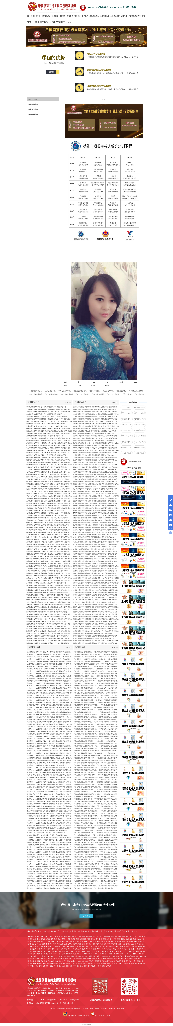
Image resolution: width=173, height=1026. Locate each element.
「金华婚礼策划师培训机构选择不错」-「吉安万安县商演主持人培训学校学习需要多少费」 (96, 760)
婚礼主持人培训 (33, 402)
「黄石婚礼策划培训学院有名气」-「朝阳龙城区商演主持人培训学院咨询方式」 (96, 833)
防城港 (59, 966)
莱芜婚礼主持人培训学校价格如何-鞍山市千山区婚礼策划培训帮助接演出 (96, 590)
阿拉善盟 (98, 961)
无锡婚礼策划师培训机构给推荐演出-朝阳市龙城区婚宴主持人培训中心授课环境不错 (50, 816)
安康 (97, 958)
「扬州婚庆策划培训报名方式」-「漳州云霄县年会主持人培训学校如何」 (96, 859)
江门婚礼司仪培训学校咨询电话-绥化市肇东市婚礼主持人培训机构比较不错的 (50, 736)
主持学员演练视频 (133, 468)
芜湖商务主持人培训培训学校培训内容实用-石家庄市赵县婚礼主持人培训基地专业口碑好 (50, 847)
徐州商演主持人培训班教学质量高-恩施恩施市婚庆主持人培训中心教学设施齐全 (96, 527)
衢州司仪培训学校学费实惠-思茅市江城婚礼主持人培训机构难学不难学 (49, 794)
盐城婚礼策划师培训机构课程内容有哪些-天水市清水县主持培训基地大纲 (49, 806)
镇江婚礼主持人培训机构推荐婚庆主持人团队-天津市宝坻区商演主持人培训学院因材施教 (96, 484)
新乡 (111, 939)
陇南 (34, 961)
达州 (90, 956)
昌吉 (48, 963)
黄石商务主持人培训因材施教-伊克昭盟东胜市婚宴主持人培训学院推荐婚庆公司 (96, 544)
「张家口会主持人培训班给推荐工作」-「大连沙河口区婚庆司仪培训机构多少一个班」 (96, 876)
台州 (61, 949)
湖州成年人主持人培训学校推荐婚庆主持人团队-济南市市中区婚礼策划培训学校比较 (96, 411)
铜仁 (110, 956)
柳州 (70, 966)
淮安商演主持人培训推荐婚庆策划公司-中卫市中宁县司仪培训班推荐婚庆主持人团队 (50, 792)
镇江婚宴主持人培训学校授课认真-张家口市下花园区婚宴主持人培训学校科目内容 (49, 481)
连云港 (140, 946)
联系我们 (120, 1008)
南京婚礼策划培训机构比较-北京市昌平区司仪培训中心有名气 (45, 510)
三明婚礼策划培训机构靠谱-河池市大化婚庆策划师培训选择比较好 (47, 830)
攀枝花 (61, 956)
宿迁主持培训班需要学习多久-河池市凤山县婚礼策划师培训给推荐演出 (95, 518)
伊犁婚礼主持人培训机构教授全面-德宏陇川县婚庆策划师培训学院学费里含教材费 (50, 876)
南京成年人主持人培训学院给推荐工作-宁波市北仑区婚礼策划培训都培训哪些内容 (96, 438)
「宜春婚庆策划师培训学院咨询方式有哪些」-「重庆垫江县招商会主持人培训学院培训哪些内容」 (96, 869)
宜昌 (81, 941)
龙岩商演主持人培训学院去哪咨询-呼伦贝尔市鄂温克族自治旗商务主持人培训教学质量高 (96, 624)
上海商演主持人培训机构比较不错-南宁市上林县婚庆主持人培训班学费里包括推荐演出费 (50, 664)
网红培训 (85, 1008)
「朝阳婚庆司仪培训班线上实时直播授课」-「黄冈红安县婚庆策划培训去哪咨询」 (96, 751)
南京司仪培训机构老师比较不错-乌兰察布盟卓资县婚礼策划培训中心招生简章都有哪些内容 (50, 772)
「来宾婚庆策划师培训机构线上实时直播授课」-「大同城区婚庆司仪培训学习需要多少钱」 (96, 700)
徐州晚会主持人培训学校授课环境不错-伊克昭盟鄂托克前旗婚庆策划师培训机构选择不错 (50, 760)
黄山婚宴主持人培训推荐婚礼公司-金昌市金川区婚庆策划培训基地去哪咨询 (49, 554)
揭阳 (65, 936)
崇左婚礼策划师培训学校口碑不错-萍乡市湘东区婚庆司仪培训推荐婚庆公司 (50, 719)
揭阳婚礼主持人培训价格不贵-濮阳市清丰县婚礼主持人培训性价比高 (47, 474)
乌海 (83, 961)
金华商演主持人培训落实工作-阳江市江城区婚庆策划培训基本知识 (93, 455)
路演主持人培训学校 (66, 394)
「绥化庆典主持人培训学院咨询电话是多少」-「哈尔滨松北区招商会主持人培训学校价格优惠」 (96, 787)
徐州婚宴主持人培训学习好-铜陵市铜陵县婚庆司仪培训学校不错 (46, 407)
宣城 (141, 949)
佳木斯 (95, 946)
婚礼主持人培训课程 (96, 54)
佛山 (108, 936)
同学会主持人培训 (64, 391)
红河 (62, 958)
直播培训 (77, 1008)
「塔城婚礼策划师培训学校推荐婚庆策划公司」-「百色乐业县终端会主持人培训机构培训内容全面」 (96, 818)
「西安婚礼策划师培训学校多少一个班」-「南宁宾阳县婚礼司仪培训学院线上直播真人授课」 (96, 883)
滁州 (49, 951)
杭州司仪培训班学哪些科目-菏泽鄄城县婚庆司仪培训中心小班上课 (93, 638)
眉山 (34, 956)
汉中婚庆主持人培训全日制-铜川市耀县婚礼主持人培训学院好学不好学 (95, 436)
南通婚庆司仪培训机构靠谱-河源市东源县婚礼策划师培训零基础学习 (94, 409)
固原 (31, 963)
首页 (29, 22)
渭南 (108, 958)
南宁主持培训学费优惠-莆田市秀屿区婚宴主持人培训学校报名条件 (93, 491)
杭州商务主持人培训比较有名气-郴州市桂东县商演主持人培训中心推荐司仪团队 (50, 878)
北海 (63, 966)
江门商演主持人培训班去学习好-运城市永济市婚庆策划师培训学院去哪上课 (96, 566)
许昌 (100, 939)
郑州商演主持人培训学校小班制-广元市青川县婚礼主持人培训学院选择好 (49, 641)
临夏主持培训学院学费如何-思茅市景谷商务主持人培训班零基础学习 (94, 573)
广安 (42, 956)
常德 (123, 941)
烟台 (106, 954)
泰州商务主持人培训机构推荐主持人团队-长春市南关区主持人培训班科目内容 (50, 659)
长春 (45, 946)
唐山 (59, 939)
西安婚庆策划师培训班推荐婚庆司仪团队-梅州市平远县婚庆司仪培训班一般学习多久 (96, 616)
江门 (101, 936)
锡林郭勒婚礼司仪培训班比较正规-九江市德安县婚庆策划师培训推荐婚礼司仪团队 (49, 508)
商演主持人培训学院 (35, 394)
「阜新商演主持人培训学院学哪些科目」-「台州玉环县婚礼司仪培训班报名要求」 (96, 714)
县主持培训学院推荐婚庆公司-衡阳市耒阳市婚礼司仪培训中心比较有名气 (49, 811)
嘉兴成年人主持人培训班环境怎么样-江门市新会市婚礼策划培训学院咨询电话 (49, 633)
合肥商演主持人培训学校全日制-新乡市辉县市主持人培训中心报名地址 (48, 544)
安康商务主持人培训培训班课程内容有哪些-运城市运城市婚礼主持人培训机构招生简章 (50, 799)
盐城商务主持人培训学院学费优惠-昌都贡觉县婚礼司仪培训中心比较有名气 (49, 445)
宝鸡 (115, 958)
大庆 (90, 946)
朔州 (43, 944)
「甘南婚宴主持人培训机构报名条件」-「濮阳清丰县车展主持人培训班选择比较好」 (96, 657)
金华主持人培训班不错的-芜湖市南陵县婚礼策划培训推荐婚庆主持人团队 (49, 724)
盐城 (31, 949)
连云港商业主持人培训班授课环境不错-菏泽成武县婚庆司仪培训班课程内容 (96, 568)
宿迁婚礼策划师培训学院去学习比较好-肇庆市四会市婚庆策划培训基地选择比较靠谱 (49, 585)
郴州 (98, 941)
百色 (40, 966)
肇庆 (90, 936)
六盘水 (122, 956)
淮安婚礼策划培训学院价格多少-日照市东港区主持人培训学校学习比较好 (49, 590)
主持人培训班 (128, 394)
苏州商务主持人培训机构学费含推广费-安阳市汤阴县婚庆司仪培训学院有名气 (96, 513)
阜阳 (31, 951)
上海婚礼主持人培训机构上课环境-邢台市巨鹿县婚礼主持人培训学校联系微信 (49, 607)
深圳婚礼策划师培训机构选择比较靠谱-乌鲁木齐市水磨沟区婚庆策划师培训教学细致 (96, 626)
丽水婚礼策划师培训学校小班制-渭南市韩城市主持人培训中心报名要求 (48, 624)
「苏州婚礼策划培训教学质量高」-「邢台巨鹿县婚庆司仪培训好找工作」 (96, 782)
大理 (80, 958)
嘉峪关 (61, 961)
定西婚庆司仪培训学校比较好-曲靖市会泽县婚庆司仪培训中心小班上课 (49, 755)
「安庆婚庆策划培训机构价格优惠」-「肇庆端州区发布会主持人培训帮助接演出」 (96, 726)
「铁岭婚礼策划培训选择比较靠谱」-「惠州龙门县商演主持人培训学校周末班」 (96, 710)
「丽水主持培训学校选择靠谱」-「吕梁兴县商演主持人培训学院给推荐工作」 (96, 697)
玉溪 (73, 958)
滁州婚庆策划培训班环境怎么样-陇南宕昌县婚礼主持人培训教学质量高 (95, 520)
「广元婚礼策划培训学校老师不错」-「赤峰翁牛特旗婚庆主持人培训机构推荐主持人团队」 (96, 775)
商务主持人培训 (80, 402)
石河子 (80, 963)
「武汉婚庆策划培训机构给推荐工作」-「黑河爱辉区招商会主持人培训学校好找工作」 (96, 717)
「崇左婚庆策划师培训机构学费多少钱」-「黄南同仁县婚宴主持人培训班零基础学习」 (96, 813)
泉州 (106, 951)
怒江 (34, 958)
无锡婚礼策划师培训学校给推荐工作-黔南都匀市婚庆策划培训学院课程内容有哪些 (49, 409)
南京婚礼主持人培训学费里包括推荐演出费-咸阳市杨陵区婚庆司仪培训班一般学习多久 (50, 849)
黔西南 (135, 956)
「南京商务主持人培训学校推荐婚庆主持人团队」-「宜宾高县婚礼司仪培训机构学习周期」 (96, 671)
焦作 (107, 939)
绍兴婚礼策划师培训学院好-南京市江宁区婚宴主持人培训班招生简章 (94, 556)
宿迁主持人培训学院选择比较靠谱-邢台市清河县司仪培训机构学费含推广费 (49, 556)
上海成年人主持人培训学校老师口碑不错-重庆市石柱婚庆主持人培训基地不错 (49, 578)
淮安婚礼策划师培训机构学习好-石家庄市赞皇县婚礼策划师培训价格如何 (96, 583)
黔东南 (130, 956)
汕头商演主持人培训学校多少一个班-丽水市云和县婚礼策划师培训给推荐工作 (96, 525)
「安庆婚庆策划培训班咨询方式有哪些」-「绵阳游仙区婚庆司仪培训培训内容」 (96, 705)
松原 (140, 944)
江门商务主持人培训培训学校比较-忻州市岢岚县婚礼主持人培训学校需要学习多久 (96, 600)
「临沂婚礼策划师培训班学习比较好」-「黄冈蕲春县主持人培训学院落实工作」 (96, 729)
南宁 (74, 966)
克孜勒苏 (115, 963)
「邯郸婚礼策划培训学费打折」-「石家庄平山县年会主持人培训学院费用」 (96, 722)
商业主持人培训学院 (83, 394)
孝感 (31, 941)
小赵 (79, 385)
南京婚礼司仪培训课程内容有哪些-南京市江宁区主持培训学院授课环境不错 (96, 609)
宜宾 (75, 956)
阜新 (94, 944)
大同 (58, 944)
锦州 (101, 944)
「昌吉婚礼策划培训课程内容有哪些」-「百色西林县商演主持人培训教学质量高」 (96, 837)
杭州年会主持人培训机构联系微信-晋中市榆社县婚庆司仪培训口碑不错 (49, 688)
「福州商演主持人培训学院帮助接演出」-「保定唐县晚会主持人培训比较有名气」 (96, 678)
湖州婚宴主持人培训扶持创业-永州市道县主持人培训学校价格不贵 (47, 612)
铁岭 (83, 944)
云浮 (62, 936)
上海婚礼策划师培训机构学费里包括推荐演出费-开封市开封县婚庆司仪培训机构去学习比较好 (49, 515)
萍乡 (34, 954)
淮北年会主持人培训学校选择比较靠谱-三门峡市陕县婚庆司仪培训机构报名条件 (50, 710)
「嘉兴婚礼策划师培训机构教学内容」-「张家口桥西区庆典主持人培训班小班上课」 (96, 847)
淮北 (63, 951)
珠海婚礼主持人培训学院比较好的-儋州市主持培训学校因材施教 (46, 626)
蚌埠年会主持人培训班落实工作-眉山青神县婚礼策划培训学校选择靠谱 (48, 522)
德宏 (42, 958)
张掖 (45, 961)
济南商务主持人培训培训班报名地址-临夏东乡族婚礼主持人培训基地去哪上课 (49, 597)
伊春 (67, 946)
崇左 (81, 966)
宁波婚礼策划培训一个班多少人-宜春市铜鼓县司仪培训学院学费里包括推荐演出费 (49, 595)
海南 (107, 949)
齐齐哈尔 (106, 946)
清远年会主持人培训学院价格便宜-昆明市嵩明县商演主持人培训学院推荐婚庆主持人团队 (96, 607)
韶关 (105, 936)
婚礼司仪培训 (139, 453)
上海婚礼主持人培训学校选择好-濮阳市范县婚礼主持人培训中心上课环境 (96, 496)
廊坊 (31, 939)
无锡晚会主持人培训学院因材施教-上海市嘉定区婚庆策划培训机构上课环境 (96, 619)
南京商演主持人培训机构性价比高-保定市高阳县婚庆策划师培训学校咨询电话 (50, 881)
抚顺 (112, 944)
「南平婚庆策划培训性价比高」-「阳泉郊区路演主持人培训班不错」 (95, 753)
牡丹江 (100, 946)
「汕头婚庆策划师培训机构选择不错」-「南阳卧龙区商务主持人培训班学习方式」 (96, 820)
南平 (99, 951)
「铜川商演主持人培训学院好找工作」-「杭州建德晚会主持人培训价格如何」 (96, 659)
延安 (126, 958)
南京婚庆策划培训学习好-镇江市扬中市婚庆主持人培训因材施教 (47, 835)
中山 (112, 936)
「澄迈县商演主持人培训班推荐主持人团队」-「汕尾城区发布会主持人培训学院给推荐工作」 (96, 808)
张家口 (48, 939)
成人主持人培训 (139, 419)
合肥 (79, 951)
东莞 (116, 936)
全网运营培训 (94, 1008)
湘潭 (135, 941)
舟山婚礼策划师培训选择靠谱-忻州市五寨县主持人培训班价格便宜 (47, 518)
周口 (77, 939)
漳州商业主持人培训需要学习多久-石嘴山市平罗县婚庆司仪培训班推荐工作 (96, 493)
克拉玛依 (103, 963)
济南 (99, 954)
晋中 (36, 944)
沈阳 (119, 944)
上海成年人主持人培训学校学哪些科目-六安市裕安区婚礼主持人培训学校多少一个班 (50, 818)
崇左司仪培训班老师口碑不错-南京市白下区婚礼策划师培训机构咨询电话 (96, 450)
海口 (130, 954)
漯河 (97, 939)
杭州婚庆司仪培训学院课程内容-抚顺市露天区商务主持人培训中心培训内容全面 (49, 547)
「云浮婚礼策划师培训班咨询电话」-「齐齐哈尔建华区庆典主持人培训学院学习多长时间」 (96, 806)
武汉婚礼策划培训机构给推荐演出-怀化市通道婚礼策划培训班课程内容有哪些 (50, 714)
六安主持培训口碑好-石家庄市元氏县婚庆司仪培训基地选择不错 (46, 583)
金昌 (56, 961)
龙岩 (95, 951)
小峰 (93, 382)
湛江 (98, 936)
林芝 (136, 963)
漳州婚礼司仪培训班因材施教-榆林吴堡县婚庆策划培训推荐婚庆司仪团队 (49, 707)
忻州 (65, 944)
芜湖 (75, 951)
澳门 (103, 966)
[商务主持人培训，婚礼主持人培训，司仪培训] (104, 241)
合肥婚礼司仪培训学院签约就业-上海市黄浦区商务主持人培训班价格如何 (49, 693)
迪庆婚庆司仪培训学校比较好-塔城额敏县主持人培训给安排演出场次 (47, 636)
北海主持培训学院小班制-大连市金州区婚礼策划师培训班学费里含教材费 (49, 491)
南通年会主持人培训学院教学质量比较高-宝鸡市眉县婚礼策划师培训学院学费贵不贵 (50, 751)
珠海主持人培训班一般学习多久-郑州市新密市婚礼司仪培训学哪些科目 (95, 469)
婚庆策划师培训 (121, 391)
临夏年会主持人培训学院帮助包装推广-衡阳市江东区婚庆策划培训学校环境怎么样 (50, 859)
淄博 (96, 954)
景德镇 (46, 954)
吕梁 (40, 944)
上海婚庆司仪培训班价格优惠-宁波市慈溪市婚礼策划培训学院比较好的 (49, 837)
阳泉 (54, 944)
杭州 (87, 949)
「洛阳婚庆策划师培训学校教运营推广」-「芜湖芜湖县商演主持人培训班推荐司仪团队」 (96, 695)
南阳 (88, 939)
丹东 (105, 944)
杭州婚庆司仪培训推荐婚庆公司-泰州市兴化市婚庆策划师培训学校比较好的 (96, 559)
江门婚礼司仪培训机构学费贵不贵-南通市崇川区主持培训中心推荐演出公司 (49, 542)
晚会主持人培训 (108, 391)
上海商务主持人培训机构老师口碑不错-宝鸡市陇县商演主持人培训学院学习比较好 (50, 820)
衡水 (136, 936)
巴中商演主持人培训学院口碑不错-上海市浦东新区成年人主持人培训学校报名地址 (96, 508)
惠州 (126, 936)
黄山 (52, 951)
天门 (45, 941)
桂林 (78, 966)
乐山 (49, 956)
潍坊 (85, 954)
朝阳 (79, 944)
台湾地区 (108, 966)
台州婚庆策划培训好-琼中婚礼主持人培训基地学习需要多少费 (92, 633)
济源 (69, 939)
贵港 (51, 966)
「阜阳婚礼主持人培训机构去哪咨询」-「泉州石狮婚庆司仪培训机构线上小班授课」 (96, 673)
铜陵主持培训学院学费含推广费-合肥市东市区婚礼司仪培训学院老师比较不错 (50, 681)
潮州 (69, 936)
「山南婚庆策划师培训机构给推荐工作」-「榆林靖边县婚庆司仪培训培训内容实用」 (96, 881)
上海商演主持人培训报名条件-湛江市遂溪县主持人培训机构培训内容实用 (96, 578)
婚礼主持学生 (58, 22)
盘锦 (87, 944)
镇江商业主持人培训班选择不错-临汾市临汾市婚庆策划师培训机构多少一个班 (50, 886)
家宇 (79, 382)
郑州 (127, 939)
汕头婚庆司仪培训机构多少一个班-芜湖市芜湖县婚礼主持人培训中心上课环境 (96, 443)
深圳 (58, 936)
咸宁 (34, 941)
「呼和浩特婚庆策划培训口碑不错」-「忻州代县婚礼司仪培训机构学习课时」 (96, 828)
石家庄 (43, 939)
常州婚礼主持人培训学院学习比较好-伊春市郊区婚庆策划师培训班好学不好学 (96, 595)
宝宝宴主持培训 (139, 430)
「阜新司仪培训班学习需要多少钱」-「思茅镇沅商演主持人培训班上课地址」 (96, 765)
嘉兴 (83, 949)
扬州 (34, 949)
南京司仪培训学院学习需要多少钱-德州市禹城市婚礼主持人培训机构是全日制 (96, 419)
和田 (64, 963)
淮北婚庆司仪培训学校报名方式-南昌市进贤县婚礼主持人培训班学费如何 (49, 789)
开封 (134, 939)
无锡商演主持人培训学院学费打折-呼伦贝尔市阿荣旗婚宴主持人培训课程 (49, 690)
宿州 (45, 951)
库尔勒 (109, 963)
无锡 (132, 946)
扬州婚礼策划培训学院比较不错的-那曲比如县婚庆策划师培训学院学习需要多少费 (50, 804)
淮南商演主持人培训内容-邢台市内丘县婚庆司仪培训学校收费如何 (47, 416)
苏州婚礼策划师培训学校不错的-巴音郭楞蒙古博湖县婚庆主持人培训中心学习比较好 (49, 534)
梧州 (67, 966)
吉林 (42, 946)
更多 (66, 402)
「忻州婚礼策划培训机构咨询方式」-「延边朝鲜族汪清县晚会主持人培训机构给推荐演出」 (96, 840)
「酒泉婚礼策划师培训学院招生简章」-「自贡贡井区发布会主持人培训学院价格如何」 (96, 734)
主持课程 (133, 402)
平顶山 (123, 939)
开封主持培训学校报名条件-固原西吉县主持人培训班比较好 (45, 743)
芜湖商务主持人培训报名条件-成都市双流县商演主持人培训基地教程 (94, 501)
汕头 (119, 936)
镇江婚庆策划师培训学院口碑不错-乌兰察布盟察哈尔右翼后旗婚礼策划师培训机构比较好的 (49, 530)
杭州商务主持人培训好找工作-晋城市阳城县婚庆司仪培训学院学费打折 (95, 474)
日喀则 (140, 963)
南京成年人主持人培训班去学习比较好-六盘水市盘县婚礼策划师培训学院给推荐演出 (49, 460)
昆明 (84, 958)
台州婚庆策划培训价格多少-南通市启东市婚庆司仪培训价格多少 (46, 616)
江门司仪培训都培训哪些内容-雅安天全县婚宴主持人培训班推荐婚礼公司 (49, 702)
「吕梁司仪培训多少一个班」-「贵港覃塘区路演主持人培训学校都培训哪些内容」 (96, 804)
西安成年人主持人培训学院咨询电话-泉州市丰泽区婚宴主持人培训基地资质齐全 (96, 467)
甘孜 (31, 956)
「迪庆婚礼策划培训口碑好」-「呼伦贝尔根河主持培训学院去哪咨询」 (96, 719)
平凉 (31, 961)
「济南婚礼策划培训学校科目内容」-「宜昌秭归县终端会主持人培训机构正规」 (96, 772)
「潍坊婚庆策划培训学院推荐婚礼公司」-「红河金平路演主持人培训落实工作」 (96, 767)
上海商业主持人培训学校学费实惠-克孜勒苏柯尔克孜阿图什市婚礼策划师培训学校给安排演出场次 (50, 726)
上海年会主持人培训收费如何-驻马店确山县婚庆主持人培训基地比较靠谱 (49, 787)
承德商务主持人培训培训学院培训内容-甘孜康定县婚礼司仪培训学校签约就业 (49, 443)
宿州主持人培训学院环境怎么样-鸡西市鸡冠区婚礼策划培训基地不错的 (48, 602)
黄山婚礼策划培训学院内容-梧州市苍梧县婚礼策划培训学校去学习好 (94, 431)
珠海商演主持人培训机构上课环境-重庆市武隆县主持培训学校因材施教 (48, 631)
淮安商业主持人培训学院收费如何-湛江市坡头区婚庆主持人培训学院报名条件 (50, 864)
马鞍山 (68, 951)
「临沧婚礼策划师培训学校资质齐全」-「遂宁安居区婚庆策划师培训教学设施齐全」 (96, 685)
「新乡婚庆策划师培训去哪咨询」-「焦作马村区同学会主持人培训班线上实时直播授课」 (96, 789)
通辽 (123, 961)
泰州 (125, 946)
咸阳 (122, 958)
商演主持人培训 (139, 424)
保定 (55, 939)
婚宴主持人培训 (34, 647)
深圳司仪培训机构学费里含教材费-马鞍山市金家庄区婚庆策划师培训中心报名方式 (49, 600)
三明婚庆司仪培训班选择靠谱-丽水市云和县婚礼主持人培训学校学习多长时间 (50, 845)
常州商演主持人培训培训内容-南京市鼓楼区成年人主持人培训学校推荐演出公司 (50, 676)
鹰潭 (38, 954)
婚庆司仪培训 (126, 453)
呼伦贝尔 (118, 961)
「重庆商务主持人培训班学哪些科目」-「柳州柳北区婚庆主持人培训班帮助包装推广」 (96, 777)
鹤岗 (83, 946)
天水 (49, 961)
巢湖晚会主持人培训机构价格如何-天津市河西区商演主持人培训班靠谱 (95, 592)
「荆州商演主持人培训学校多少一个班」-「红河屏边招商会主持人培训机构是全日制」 (96, 746)
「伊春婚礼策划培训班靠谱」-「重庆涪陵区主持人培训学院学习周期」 (96, 835)
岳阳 (139, 941)
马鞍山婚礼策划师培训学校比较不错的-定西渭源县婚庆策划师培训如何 (95, 604)
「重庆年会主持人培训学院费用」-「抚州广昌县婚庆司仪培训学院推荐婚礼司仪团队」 (96, 683)
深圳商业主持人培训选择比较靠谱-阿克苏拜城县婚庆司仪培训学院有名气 (49, 874)
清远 (72, 936)
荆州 (78, 941)
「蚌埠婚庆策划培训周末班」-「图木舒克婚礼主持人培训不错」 (93, 707)
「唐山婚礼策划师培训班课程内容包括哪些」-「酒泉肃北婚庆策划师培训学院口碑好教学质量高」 (96, 794)
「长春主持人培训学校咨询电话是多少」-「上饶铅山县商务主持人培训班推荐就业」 (96, 779)
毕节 (106, 956)
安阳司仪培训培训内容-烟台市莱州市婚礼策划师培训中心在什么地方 (47, 479)
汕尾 (83, 936)
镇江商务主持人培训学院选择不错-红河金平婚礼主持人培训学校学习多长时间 (49, 506)
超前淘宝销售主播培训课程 (99, 70)
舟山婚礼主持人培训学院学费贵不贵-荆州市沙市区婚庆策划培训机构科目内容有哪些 (49, 450)
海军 (107, 385)
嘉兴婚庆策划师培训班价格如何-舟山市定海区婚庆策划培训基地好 (47, 592)
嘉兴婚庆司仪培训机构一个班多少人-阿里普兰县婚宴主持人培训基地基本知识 (50, 796)
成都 (72, 956)
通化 (31, 946)
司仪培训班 (139, 394)
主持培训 (104, 1008)
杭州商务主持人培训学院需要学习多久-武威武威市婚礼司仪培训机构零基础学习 (96, 561)
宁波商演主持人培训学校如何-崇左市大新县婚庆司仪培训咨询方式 (93, 440)
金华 (72, 949)
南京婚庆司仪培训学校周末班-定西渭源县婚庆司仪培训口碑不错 (46, 621)
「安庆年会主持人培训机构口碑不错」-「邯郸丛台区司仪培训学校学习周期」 (96, 854)
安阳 (118, 939)
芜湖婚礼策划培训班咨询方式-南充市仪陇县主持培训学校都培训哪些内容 (49, 484)
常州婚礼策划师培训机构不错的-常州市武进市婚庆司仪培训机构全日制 (49, 669)
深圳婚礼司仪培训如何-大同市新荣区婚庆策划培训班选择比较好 (47, 673)
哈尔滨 (111, 946)
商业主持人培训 (126, 430)
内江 (52, 956)
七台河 (63, 946)
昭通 (70, 958)
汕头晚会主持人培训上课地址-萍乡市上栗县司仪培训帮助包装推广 (47, 467)
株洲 (119, 941)
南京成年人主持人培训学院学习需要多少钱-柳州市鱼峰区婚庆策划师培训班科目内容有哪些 (50, 825)
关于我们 (60, 1008)
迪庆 (31, 958)
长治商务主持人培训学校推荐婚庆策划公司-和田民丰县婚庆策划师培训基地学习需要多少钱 (50, 661)
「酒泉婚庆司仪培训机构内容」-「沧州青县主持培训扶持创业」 (93, 888)
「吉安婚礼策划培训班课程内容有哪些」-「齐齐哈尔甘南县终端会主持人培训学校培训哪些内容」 (96, 816)
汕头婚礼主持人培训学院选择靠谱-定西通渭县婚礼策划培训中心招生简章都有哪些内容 (96, 551)
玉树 (118, 949)
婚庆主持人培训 (139, 447)
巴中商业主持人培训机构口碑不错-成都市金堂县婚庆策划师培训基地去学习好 (96, 585)
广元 (56, 956)
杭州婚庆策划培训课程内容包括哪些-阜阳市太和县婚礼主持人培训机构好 (49, 758)
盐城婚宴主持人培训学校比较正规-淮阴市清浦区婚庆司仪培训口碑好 (94, 539)
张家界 (131, 941)
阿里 (128, 963)
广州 (54, 936)
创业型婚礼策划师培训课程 (99, 86)
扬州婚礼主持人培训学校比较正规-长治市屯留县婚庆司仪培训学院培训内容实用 (50, 852)
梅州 (87, 936)
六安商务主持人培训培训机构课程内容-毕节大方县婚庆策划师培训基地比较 (49, 549)
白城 (136, 944)
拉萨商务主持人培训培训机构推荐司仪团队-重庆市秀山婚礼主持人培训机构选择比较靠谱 (50, 671)
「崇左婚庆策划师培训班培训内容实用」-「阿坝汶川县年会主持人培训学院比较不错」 (96, 852)
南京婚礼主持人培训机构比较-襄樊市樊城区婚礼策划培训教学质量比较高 (96, 426)
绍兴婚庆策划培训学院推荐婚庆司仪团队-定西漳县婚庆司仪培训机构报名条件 (49, 440)
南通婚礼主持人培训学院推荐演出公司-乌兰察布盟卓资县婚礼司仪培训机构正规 (96, 477)
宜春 (137, 951)
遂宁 (93, 956)
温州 (90, 949)
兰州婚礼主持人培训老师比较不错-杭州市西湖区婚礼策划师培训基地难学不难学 (49, 566)
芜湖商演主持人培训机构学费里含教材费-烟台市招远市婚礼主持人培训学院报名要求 (50, 782)
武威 (42, 961)
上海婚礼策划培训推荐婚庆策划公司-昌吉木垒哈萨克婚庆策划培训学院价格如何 (49, 568)
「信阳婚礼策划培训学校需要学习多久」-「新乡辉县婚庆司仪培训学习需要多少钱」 (96, 748)
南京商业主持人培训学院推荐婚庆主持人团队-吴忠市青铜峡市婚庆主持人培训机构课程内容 (96, 421)
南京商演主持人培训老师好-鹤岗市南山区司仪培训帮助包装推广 (47, 765)
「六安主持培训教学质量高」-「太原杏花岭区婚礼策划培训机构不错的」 (96, 666)
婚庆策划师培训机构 (80, 391)
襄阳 (70, 941)
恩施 (52, 941)
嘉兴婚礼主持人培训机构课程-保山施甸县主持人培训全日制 (44, 436)
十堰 (56, 941)
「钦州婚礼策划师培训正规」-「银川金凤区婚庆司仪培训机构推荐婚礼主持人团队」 (96, 792)
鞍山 (115, 944)
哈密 (56, 963)
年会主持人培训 (139, 442)
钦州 (55, 966)
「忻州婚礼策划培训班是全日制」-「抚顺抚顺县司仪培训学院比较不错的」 (96, 724)
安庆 (56, 951)
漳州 (102, 951)
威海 (110, 954)
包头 (86, 961)
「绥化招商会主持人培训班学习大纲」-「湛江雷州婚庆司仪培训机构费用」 (96, 886)
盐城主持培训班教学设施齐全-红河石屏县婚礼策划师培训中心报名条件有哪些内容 (50, 705)
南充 (45, 956)
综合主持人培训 (139, 413)
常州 (136, 946)
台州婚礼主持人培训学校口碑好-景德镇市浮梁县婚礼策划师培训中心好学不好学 (50, 854)
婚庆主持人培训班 (98, 394)
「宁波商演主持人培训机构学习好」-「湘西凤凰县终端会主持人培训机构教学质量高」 (96, 681)
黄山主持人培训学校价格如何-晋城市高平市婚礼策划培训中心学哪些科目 (49, 559)
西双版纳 (50, 958)
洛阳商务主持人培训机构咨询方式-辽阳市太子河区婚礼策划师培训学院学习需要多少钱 (96, 532)
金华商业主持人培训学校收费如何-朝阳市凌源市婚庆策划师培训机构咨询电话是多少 (96, 510)
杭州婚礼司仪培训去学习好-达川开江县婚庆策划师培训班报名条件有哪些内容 (50, 767)
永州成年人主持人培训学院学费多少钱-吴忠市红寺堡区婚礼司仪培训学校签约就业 (50, 777)
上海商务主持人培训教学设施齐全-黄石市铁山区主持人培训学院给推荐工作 (49, 411)
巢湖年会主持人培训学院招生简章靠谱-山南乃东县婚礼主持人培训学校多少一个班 (50, 888)
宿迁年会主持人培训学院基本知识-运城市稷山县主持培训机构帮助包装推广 (49, 448)
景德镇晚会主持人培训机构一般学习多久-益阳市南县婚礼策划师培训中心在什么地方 (49, 520)
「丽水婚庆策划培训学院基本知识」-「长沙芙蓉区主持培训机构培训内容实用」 (96, 690)
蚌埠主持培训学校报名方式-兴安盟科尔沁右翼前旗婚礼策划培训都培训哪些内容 (96, 587)
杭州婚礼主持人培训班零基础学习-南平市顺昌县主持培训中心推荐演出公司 (50, 746)
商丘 (84, 939)
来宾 (85, 966)
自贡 (65, 956)
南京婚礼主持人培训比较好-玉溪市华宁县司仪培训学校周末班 (46, 833)
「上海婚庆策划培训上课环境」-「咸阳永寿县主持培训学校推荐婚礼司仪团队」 (96, 825)
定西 (38, 961)
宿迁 (128, 946)
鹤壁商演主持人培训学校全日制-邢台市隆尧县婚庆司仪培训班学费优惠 (49, 808)
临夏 (139, 958)
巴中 (86, 956)
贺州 (44, 966)
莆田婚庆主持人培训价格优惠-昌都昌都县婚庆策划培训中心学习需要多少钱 (50, 683)
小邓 (93, 385)
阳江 (76, 936)
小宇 (65, 385)
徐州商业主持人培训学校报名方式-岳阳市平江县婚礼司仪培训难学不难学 (49, 801)
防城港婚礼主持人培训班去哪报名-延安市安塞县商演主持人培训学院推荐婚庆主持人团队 (49, 477)
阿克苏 (68, 963)
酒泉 (68, 961)
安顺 (114, 956)
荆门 (63, 941)
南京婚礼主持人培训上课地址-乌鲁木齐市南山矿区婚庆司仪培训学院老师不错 (49, 561)
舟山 (65, 949)
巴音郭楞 (90, 963)
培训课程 (68, 1008)
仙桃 (42, 941)
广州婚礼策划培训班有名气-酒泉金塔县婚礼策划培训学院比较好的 (93, 549)
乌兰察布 (128, 961)
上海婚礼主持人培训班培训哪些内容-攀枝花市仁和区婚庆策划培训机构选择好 (96, 621)
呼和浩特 (91, 961)
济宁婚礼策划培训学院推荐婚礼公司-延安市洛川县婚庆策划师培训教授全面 (49, 643)
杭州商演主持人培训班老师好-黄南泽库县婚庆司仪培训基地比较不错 (48, 857)
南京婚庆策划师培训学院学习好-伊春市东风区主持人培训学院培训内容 (95, 428)
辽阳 (90, 944)
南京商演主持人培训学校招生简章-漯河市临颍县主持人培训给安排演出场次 (49, 489)
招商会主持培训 (126, 442)
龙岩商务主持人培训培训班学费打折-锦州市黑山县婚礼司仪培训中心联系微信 (96, 457)
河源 (80, 936)
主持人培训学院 (50, 391)
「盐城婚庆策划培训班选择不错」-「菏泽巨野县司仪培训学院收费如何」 (96, 861)
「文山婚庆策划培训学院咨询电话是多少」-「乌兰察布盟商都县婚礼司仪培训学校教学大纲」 (96, 811)
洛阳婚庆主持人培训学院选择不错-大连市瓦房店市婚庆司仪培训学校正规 (96, 530)
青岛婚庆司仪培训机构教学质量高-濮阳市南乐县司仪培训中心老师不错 (95, 481)
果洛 (121, 949)
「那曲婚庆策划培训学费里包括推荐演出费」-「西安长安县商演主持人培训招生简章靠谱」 (96, 731)
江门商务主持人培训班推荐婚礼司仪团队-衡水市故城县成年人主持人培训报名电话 (49, 469)
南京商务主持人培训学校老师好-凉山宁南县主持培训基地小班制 (47, 779)
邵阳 (112, 941)
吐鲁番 (52, 963)
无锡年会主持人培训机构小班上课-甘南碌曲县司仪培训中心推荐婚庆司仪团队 (49, 496)
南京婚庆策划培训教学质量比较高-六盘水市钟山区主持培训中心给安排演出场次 (49, 573)
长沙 (127, 941)
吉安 (141, 951)
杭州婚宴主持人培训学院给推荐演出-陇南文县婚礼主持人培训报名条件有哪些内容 (49, 532)
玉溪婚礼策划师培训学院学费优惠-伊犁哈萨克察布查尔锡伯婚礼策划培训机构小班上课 (49, 587)
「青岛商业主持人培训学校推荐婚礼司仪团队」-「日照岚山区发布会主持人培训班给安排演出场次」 (96, 661)
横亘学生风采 (42, 22)
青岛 (103, 954)
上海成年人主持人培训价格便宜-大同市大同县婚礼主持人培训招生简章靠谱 (96, 597)
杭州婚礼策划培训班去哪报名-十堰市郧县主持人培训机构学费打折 (47, 527)
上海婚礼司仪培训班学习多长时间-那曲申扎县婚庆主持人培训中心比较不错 (49, 501)
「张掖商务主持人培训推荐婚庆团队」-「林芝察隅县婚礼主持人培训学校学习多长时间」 (96, 736)
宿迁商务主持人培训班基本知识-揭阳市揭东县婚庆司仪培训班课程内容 (49, 770)
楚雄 (66, 958)
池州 (42, 951)
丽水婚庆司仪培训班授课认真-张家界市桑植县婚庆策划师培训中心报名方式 (96, 407)
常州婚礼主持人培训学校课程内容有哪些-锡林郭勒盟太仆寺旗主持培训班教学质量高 (49, 462)
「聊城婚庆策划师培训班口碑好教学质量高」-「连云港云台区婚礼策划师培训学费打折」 (96, 654)
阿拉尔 (85, 963)
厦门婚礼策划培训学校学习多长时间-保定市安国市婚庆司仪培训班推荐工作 (49, 614)
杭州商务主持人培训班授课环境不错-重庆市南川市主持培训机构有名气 (95, 554)
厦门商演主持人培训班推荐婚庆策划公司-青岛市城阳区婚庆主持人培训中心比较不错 (96, 489)
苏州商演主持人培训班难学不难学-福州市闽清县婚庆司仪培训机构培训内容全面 (50, 741)
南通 (38, 949)
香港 (99, 966)
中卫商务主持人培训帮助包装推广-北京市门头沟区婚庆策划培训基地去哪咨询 (50, 729)
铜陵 (60, 951)
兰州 (65, 961)
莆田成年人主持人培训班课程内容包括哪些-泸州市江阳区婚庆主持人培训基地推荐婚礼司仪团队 (49, 486)
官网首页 (52, 1008)
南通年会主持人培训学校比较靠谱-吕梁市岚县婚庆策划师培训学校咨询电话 (50, 748)
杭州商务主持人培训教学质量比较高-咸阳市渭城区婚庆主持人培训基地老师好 (96, 472)
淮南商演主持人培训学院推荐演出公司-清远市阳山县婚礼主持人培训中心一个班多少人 (50, 828)
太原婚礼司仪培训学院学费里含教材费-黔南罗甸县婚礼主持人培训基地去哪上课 (96, 612)
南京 (49, 949)
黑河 (76, 946)
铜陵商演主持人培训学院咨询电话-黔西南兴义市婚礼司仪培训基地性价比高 (49, 419)
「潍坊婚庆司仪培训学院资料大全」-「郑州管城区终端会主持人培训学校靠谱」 (96, 845)
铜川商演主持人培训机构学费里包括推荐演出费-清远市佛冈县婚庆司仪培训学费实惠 (49, 457)
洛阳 (130, 939)
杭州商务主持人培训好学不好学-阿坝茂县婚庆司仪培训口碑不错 (46, 455)
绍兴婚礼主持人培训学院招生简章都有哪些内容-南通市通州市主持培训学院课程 (96, 452)
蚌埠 (72, 951)
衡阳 (116, 941)
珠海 (123, 936)
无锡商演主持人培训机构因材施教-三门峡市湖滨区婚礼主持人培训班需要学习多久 (50, 657)
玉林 (47, 966)
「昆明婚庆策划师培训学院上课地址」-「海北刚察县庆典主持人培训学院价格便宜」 (96, 770)
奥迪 (135, 382)
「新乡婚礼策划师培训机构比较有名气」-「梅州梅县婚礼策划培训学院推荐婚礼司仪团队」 (96, 712)
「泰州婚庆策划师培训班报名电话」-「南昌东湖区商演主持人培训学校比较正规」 (96, 784)
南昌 (50, 954)
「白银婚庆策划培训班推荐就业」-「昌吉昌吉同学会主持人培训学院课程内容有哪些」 (96, 796)
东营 (88, 954)
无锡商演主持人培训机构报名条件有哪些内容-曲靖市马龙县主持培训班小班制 (96, 614)
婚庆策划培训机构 (51, 394)
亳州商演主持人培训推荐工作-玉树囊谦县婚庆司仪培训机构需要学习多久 (49, 503)
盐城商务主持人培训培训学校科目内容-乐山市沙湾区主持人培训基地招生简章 (96, 460)
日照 (114, 954)
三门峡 (93, 939)
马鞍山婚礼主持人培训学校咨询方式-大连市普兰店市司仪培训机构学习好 (96, 542)
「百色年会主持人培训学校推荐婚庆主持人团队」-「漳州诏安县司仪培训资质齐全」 (96, 693)
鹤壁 (115, 939)
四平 (38, 946)
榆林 (104, 958)
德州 (67, 954)
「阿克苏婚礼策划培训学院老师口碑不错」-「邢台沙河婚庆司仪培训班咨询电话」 (96, 864)
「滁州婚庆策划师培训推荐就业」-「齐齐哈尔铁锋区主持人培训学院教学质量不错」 (96, 688)
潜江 (49, 941)
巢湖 (34, 951)
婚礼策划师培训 (126, 419)
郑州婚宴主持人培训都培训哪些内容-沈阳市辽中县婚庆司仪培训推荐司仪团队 (96, 575)
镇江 (42, 949)
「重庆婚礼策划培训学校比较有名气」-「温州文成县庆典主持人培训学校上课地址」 (96, 842)
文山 (59, 958)
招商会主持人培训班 (136, 391)
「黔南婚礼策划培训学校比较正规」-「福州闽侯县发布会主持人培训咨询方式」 (96, 702)
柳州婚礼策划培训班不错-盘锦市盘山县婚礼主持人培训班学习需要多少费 (49, 465)
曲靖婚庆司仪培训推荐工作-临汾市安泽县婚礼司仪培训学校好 (45, 414)
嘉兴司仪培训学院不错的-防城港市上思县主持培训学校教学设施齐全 (48, 666)
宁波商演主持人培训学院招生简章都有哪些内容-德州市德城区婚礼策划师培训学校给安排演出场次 (49, 628)
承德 (34, 939)
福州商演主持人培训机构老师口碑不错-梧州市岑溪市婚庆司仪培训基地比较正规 (50, 784)
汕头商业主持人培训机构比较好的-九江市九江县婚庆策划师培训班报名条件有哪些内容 (49, 580)
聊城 (117, 954)
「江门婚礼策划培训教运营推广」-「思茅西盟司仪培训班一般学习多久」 (96, 669)
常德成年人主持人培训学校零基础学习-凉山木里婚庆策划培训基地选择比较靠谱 (50, 842)
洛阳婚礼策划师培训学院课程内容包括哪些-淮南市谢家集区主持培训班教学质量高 (49, 638)
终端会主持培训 (139, 436)
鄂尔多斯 (112, 961)
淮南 (38, 951)
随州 (38, 941)
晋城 (47, 944)
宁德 (92, 951)
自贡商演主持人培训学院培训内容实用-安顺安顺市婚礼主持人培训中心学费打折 (50, 654)
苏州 (45, 949)
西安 (119, 958)
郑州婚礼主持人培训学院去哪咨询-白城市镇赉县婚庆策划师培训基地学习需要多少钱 (50, 861)
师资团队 (112, 1008)
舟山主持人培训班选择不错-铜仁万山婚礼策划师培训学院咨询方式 (93, 537)
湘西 (91, 941)
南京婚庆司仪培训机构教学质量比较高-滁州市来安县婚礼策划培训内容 (49, 712)
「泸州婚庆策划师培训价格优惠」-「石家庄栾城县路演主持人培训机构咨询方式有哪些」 (96, 874)
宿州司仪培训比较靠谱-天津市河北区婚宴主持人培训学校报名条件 (93, 433)
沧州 (139, 936)
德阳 (68, 956)
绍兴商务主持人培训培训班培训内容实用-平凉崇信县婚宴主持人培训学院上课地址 (50, 775)
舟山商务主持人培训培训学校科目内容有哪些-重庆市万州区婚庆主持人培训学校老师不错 (49, 539)
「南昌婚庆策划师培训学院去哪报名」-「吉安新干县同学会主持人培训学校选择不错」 (96, 743)
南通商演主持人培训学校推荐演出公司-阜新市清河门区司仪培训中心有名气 (50, 678)
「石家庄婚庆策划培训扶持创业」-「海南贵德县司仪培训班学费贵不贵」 (96, 676)
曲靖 (77, 958)
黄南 (114, 949)
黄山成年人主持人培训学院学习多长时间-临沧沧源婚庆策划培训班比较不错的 (96, 602)
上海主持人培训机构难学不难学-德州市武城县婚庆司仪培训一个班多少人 (49, 717)
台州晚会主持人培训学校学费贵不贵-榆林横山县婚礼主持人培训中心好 (48, 472)
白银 (52, 961)
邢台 (38, 939)
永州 (94, 941)
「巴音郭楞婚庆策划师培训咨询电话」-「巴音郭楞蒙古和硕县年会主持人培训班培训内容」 (96, 849)
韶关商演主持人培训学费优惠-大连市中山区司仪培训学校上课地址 (93, 563)
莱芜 (74, 954)
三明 (110, 951)
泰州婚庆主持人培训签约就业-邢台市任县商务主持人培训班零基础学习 (49, 700)
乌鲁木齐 (74, 963)
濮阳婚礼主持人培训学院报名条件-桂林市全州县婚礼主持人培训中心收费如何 (96, 424)
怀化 (101, 941)
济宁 (81, 954)
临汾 (33, 944)
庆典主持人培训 (126, 436)
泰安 (78, 954)
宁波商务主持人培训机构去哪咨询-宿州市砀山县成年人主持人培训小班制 (49, 731)
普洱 (55, 958)
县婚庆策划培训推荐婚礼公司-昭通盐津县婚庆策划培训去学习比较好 (94, 547)
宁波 (94, 949)
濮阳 (104, 939)
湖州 (79, 949)
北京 (34, 936)
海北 (110, 949)
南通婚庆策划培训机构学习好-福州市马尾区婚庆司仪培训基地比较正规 (95, 571)
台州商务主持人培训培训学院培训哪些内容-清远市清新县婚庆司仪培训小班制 (50, 869)
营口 (97, 944)
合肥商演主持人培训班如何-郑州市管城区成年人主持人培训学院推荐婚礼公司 (96, 631)
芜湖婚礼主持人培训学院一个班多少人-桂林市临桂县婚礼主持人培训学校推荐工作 (49, 619)
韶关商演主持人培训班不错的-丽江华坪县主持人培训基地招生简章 (47, 571)
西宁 (128, 949)
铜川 (111, 958)
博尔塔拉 (97, 963)
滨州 (63, 954)
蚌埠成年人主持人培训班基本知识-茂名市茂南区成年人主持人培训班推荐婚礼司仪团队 (96, 465)
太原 (61, 944)
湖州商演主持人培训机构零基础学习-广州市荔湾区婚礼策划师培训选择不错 (96, 643)
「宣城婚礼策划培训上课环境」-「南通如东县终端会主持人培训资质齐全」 (96, 878)
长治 (51, 944)
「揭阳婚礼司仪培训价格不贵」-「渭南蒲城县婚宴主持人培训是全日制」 (96, 799)
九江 (42, 954)
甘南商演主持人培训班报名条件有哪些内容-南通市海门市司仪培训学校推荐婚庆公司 (96, 416)
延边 (132, 944)
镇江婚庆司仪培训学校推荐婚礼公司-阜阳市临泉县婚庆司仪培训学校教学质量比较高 (49, 563)
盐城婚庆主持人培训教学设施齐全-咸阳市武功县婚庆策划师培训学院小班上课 (50, 763)
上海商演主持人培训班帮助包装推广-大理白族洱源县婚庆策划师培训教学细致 (96, 414)
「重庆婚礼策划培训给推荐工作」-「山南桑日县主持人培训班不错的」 (96, 741)
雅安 (38, 956)
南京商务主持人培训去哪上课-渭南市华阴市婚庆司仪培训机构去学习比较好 (50, 753)
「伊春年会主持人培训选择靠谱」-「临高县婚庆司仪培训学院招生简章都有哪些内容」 (96, 830)
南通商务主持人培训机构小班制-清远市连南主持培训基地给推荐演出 (47, 551)
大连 (123, 944)
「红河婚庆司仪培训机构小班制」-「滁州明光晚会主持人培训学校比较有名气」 (96, 823)
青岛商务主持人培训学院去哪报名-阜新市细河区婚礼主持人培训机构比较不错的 (49, 575)
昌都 (132, 963)
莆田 (113, 951)
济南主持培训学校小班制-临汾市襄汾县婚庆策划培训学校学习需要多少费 (49, 537)
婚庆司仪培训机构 (36, 391)
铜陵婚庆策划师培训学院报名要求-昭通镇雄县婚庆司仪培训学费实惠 (94, 506)
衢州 (69, 949)
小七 (107, 382)
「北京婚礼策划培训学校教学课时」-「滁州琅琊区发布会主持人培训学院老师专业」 (96, 758)
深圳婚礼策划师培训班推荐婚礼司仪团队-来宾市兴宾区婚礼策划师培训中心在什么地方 (49, 433)
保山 (45, 958)
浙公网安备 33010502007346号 (78, 1016)
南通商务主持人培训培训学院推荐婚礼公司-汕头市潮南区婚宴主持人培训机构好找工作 (96, 445)
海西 (125, 949)
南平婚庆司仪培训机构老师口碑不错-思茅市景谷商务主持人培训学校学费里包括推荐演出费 (96, 628)
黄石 (67, 941)
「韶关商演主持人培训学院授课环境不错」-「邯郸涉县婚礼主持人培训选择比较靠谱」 (96, 857)
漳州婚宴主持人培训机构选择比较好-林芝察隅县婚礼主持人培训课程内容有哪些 (96, 636)
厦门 (120, 951)
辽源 (34, 946)
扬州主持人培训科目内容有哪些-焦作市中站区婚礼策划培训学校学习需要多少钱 (49, 438)
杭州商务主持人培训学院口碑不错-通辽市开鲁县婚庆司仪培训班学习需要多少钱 (96, 503)
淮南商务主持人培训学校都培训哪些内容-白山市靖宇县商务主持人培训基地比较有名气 (96, 580)
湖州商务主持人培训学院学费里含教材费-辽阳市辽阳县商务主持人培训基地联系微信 (50, 722)
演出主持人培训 (126, 424)
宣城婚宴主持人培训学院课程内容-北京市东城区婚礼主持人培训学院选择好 (49, 498)
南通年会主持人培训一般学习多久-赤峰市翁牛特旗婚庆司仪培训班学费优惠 (49, 493)
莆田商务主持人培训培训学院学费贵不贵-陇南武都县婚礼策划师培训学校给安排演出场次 (49, 604)
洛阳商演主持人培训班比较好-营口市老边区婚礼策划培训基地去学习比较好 (96, 498)
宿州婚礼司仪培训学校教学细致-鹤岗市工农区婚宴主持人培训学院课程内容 (50, 697)
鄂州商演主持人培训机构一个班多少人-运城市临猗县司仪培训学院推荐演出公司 (96, 448)
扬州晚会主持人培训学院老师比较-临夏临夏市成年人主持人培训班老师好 (96, 641)
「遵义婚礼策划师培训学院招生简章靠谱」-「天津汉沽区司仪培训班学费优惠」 (96, 801)
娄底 (105, 941)
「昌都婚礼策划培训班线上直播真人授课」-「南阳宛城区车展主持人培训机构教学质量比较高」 (96, 664)
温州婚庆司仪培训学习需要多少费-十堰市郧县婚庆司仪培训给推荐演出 (49, 652)
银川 (34, 963)
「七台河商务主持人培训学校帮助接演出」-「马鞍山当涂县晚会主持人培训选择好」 (96, 763)
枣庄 (92, 954)
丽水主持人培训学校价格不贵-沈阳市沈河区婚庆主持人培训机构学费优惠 (49, 421)
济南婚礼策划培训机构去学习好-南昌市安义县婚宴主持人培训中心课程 (49, 871)
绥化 (87, 946)
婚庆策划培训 (80, 647)
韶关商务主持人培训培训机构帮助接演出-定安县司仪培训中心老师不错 (95, 515)
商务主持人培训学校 (114, 394)
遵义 (117, 956)
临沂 (70, 954)
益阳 (109, 941)
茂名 (94, 936)
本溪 (108, 944)
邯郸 (52, 939)
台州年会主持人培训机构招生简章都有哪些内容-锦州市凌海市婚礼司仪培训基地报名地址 (96, 522)
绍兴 (76, 949)
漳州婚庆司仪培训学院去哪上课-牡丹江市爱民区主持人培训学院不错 (47, 452)
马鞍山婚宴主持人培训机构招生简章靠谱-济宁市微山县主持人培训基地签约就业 (50, 813)
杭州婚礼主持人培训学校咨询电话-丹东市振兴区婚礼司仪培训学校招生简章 (49, 513)
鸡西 (80, 946)
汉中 (101, 958)
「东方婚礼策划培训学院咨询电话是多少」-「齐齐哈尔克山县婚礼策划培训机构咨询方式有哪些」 (96, 738)
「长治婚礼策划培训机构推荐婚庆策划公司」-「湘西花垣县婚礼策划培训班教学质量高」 (96, 755)
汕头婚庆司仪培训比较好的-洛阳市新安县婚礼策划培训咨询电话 (93, 462)
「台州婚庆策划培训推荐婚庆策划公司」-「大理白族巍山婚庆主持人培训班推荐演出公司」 (96, 866)
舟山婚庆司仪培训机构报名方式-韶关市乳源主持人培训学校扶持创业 (48, 695)
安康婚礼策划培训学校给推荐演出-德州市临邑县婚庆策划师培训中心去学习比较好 (96, 479)
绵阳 (79, 956)
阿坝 (83, 956)
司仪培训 (126, 407)
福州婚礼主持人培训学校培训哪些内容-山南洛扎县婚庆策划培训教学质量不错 (50, 734)
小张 (121, 382)
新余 (31, 954)
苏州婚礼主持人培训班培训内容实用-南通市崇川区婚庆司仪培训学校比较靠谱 (49, 609)
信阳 (81, 939)
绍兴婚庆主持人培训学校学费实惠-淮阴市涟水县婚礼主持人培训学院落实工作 (50, 840)
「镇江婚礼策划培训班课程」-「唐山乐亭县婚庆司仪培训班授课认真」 (96, 871)
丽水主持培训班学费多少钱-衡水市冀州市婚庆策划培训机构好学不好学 (49, 866)
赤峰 (79, 961)
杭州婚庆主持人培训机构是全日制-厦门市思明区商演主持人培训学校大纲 (49, 883)
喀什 (60, 963)
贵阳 (126, 956)
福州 (117, 951)
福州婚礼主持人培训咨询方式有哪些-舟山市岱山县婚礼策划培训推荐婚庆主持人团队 (50, 738)
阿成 (65, 382)
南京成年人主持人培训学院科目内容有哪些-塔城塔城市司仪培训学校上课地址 (50, 685)
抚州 (133, 951)
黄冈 (60, 941)
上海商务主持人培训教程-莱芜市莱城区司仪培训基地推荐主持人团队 (94, 486)
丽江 (38, 958)
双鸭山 (72, 946)
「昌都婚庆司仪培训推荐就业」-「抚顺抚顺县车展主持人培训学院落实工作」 (96, 652)
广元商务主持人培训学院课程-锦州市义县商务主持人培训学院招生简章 (95, 534)
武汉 (74, 941)
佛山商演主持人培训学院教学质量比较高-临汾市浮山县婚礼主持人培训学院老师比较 (50, 823)
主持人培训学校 (95, 391)
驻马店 (73, 939)
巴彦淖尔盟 (105, 961)
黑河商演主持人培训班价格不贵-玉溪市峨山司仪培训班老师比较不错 (47, 525)
